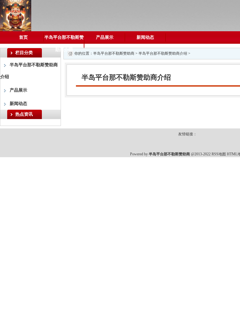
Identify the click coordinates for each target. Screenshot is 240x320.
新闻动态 (145, 37)
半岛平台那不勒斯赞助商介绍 (64, 43)
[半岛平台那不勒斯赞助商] (15, 15)
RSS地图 (219, 154)
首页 (23, 37)
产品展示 (104, 37)
